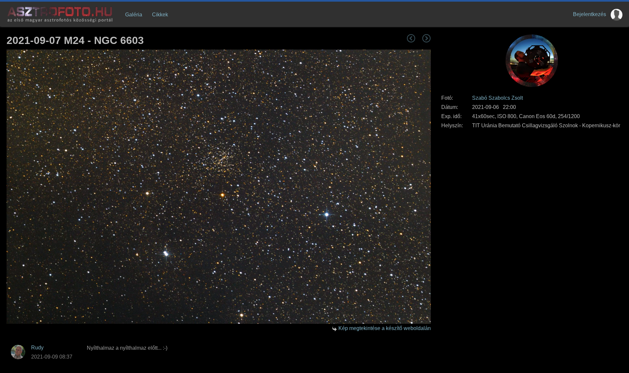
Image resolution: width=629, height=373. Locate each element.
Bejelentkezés (589, 14)
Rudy (37, 347)
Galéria (133, 14)
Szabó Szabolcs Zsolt (497, 98)
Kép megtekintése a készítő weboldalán (384, 328)
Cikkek (160, 14)
